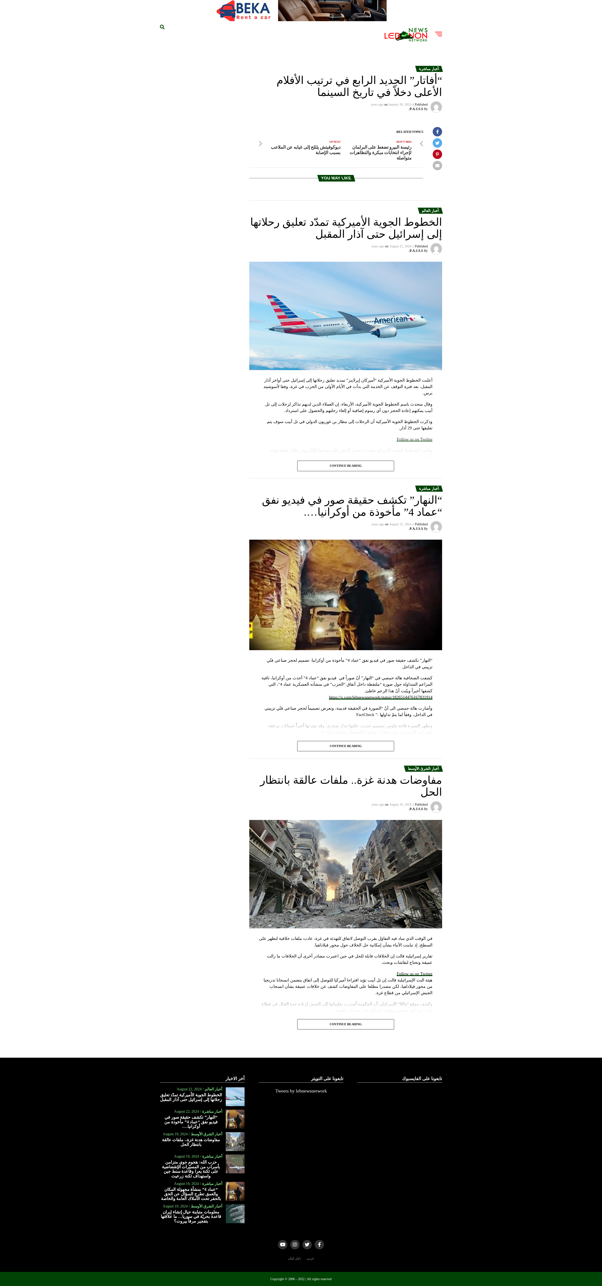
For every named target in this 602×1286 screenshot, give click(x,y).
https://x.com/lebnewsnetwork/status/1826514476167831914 (380, 697)
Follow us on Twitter (414, 973)
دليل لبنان (294, 1258)
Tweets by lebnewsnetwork (301, 1090)
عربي (310, 1258)
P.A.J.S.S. (416, 109)
